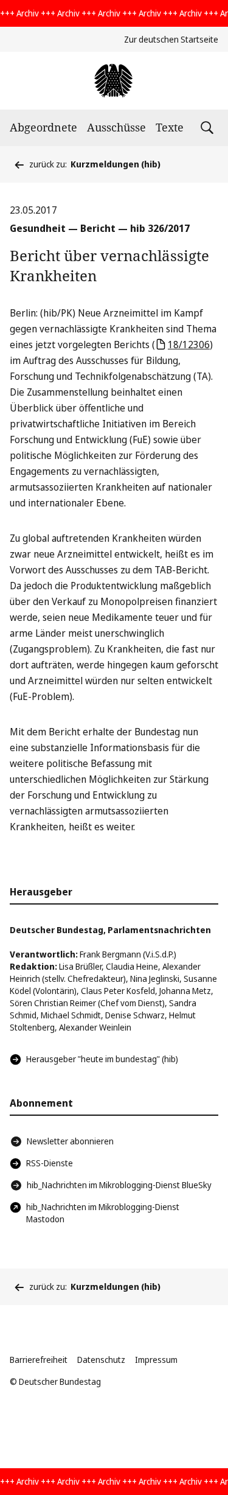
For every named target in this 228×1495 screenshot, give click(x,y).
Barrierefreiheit (38, 1359)
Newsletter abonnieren (70, 1141)
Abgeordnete (43, 127)
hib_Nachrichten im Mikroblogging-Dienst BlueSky (119, 1185)
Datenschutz (101, 1359)
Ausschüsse (116, 127)
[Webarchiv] (114, 80)
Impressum (156, 1359)
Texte (170, 127)
